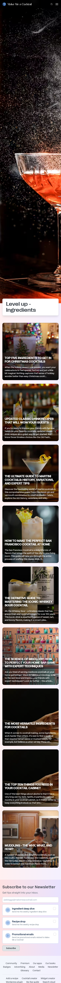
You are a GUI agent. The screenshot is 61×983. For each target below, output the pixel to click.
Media (41, 967)
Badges (7, 967)
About (32, 967)
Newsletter (53, 967)
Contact (36, 970)
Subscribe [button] (11, 948)
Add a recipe (12, 978)
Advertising (19, 967)
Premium (25, 963)
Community (11, 963)
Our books (50, 963)
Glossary (25, 970)
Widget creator (48, 978)
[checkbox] (54, 908)
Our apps (37, 963)
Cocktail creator (29, 978)
